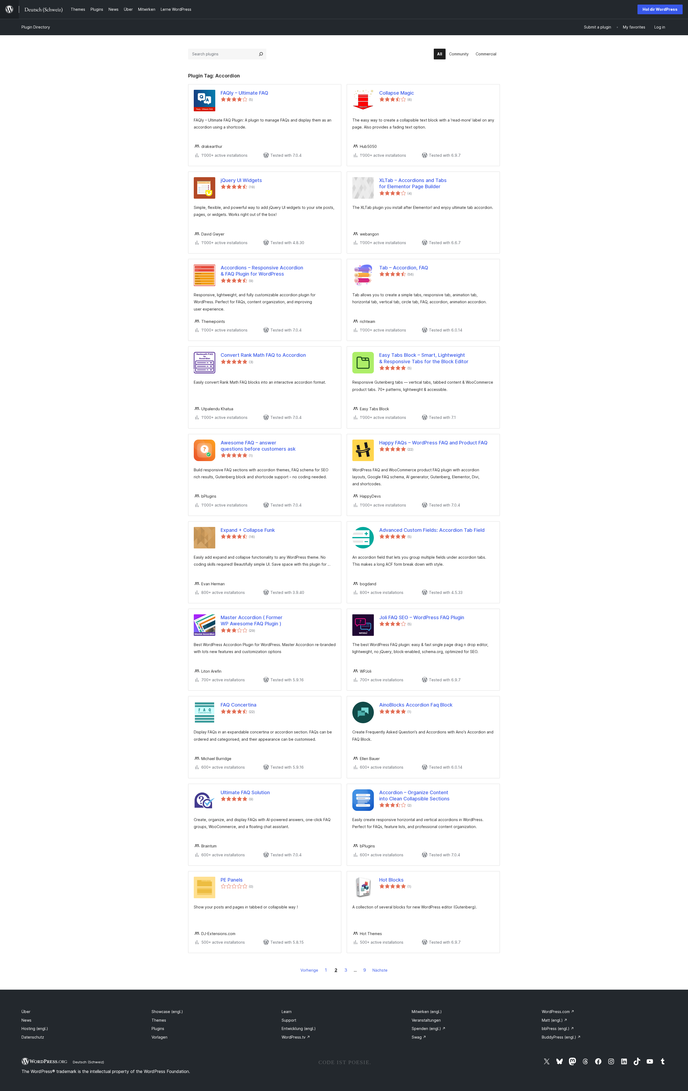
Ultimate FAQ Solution (245, 792)
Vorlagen (159, 1037)
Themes (159, 1020)
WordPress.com (558, 1011)
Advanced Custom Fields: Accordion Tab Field (432, 530)
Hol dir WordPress (660, 9)
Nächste (380, 970)
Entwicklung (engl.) (299, 1028)
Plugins (158, 1028)
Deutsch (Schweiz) (88, 1062)
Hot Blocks (391, 880)
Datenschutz (33, 1037)
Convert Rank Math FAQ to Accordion (263, 355)
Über (26, 1011)
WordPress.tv (296, 1037)
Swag (419, 1037)
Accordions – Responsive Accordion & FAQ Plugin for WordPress (262, 271)
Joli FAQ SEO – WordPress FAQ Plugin (421, 617)
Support (289, 1020)
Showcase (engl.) (167, 1011)
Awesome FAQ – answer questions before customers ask (258, 446)
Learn (287, 1011)
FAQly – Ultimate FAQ (244, 93)
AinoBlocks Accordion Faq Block (416, 705)
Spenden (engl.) (429, 1028)
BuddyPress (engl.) (561, 1037)
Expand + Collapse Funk (248, 530)
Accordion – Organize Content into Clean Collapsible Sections (414, 795)
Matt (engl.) (554, 1020)
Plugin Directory (36, 27)
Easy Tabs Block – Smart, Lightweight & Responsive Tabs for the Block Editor (423, 358)
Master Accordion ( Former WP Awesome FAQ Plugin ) (251, 620)
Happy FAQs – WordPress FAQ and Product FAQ (433, 442)
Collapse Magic (396, 93)
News (26, 1020)
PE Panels (232, 880)
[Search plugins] (261, 54)
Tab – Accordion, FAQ (403, 267)
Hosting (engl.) (35, 1028)
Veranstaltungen (426, 1020)
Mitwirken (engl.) (427, 1011)
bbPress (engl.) (558, 1028)
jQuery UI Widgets (241, 180)
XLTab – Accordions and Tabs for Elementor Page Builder (413, 183)
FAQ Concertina (238, 705)
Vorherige (309, 970)
